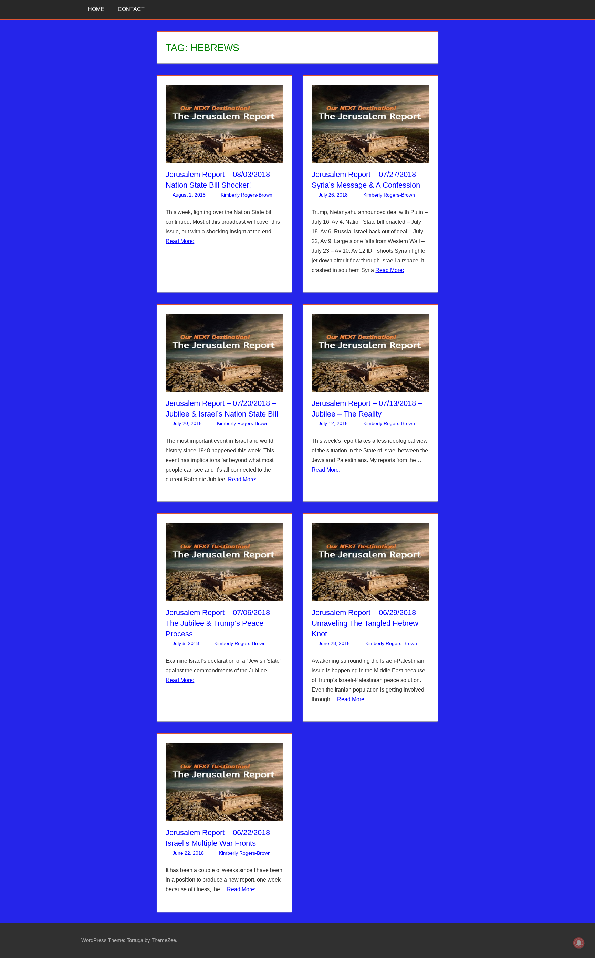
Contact (131, 9)
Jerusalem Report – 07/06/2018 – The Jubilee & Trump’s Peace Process (221, 623)
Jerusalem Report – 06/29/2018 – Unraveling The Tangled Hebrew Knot (367, 623)
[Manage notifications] (578, 942)
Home (96, 9)
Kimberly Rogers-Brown (246, 195)
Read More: (180, 241)
